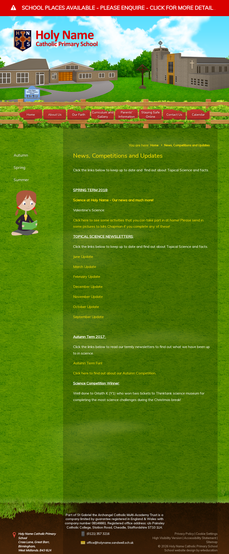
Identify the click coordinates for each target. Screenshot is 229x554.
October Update (86, 306)
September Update (88, 316)
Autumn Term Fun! (87, 363)
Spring (19, 167)
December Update (88, 286)
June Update (83, 256)
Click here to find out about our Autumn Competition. (114, 373)
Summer (21, 179)
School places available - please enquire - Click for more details (119, 7)
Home (154, 145)
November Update (88, 296)
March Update (84, 266)
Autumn (21, 155)
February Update (86, 276)
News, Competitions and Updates (187, 145)
